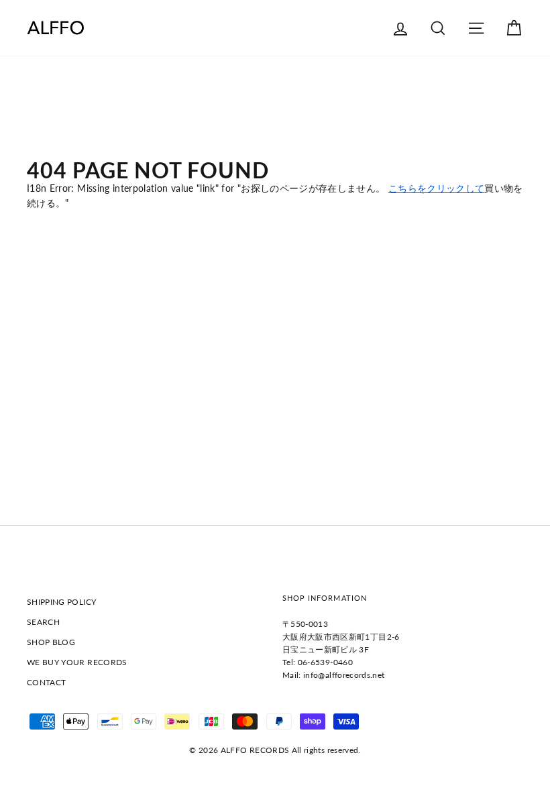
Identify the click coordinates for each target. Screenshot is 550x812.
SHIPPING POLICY (61, 602)
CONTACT (46, 682)
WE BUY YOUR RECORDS (77, 662)
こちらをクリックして (436, 188)
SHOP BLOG (51, 642)
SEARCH (43, 622)
